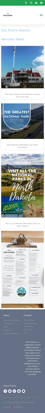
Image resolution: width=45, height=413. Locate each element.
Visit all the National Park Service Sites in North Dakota (22, 224)
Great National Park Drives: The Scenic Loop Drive (22, 146)
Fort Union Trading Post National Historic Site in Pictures (22, 95)
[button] (41, 15)
